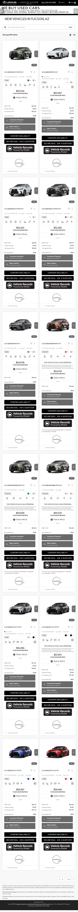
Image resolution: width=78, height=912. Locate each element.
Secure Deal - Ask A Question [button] (20, 141)
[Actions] (34, 72)
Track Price (21, 98)
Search (70, 27)
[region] (20, 110)
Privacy (26, 904)
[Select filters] (70, 34)
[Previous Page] (59, 879)
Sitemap (22, 904)
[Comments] (72, 87)
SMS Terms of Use (47, 904)
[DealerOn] (39, 902)
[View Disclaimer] (34, 85)
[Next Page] (62, 879)
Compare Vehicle (12, 171)
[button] (36, 54)
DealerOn (19, 904)
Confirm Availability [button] (20, 136)
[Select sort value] (73, 34)
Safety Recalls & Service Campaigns (35, 904)
